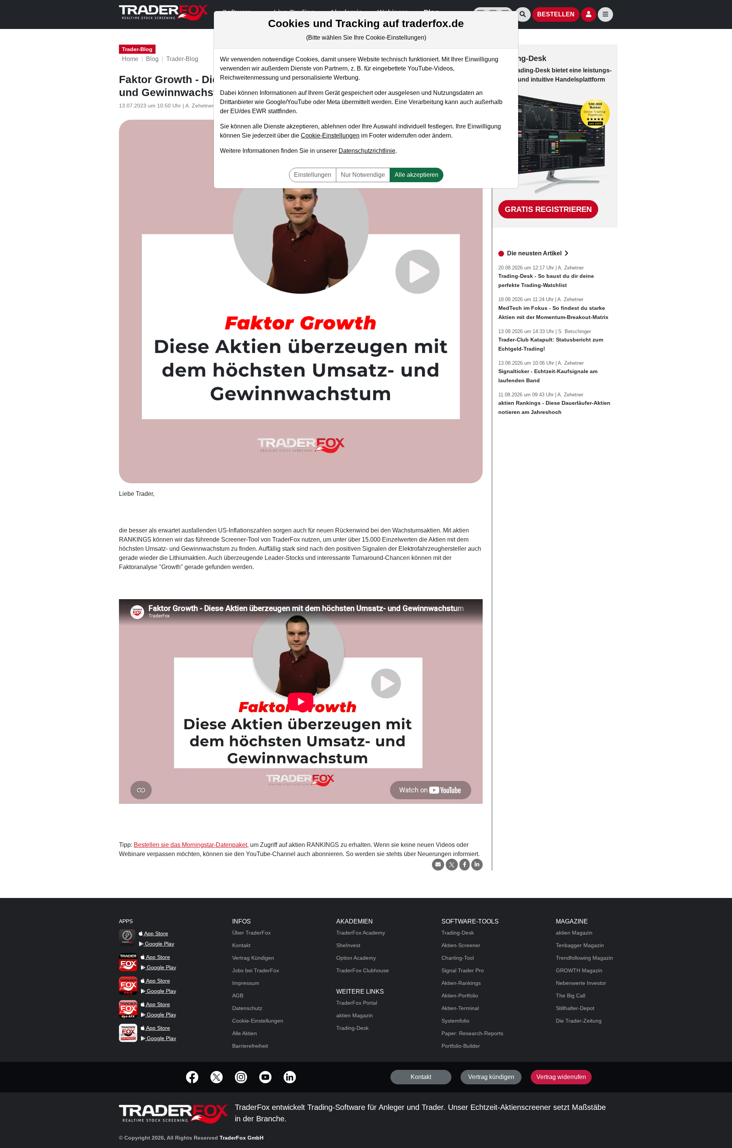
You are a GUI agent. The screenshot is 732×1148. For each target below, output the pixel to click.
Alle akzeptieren (416, 175)
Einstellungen (312, 175)
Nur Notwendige (363, 175)
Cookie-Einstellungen (330, 135)
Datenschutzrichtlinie (367, 151)
